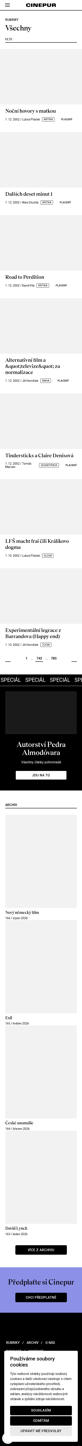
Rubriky (12, 1343)
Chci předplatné (41, 1297)
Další (74, 658)
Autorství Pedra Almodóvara (41, 748)
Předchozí (8, 658)
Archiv (32, 1343)
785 (54, 658)
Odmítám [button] (41, 1421)
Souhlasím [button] (41, 1411)
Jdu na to (41, 775)
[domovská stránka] (41, 5)
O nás (50, 1343)
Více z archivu (41, 1250)
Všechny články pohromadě (41, 762)
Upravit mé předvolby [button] (41, 1431)
